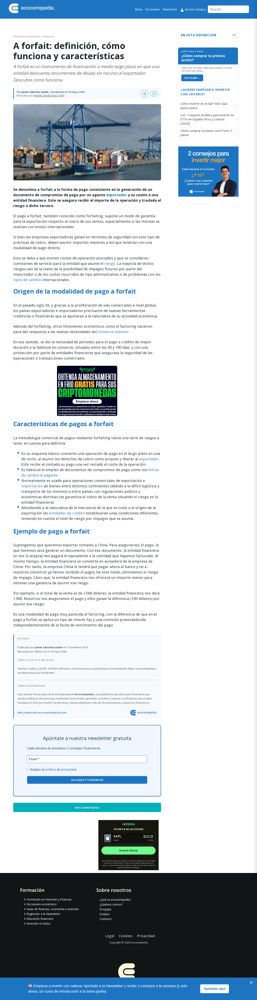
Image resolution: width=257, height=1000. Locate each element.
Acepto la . (53, 769)
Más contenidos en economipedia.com (41, 712)
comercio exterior (113, 331)
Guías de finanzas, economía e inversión (53, 909)
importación (32, 486)
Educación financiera (40, 919)
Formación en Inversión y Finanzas (49, 899)
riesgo (109, 263)
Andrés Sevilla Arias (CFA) (49, 95)
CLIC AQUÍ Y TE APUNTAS (87, 780)
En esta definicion (198, 35)
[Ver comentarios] (154, 94)
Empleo (104, 914)
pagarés (51, 475)
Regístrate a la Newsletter (43, 914)
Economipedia (139, 942)
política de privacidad (60, 769)
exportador (117, 194)
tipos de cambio (27, 279)
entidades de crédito (67, 513)
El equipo (105, 909)
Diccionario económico (27, 36)
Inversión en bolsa (38, 923)
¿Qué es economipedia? (115, 899)
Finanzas (48, 36)
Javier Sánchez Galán (35, 92)
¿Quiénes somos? (111, 904)
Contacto (106, 919)
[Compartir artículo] (145, 93)
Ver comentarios (87, 807)
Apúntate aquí (214, 988)
